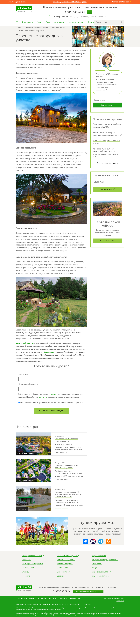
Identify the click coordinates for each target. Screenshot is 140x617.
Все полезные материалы (107, 163)
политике (43, 397)
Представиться (107, 105)
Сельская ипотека (100, 576)
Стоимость (97, 564)
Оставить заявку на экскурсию (51, 411)
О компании (62, 568)
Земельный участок (25, 343)
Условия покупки (65, 564)
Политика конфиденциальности (50, 609)
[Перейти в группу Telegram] (100, 541)
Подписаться (106, 189)
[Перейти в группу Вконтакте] (85, 541)
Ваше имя (23, 375)
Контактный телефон (28, 384)
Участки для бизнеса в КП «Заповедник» (70, 2)
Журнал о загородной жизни (105, 560)
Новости (26, 576)
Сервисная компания (101, 572)
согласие (52, 394)
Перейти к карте (107, 241)
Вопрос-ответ (63, 572)
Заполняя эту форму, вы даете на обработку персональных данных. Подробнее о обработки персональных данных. (50, 395)
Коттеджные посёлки (31, 22)
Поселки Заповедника (67, 556)
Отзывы (26, 572)
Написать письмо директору (87, 591)
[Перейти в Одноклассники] (108, 541)
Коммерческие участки (32, 564)
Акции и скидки (76, 22)
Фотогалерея (28, 568)
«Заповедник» (49, 352)
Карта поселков (99, 556)
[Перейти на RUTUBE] (93, 541)
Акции (95, 568)
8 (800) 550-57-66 (61, 591)
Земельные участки (55, 22)
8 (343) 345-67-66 (75, 12)
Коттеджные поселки (32, 556)
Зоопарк (61, 576)
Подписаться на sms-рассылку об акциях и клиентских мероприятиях (52, 403)
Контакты (92, 22)
